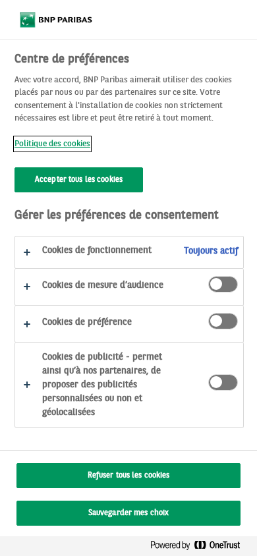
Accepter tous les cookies (79, 180)
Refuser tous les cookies (129, 476)
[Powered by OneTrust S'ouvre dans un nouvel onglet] (200, 548)
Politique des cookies (52, 144)
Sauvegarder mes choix (128, 513)
